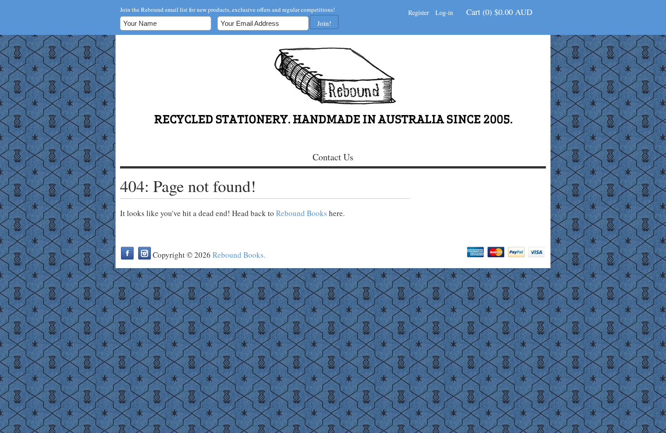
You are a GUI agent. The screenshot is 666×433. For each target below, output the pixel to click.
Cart (499, 11)
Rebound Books (301, 213)
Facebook (127, 253)
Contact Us (333, 157)
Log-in (444, 12)
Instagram (144, 253)
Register (418, 12)
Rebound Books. (238, 255)
